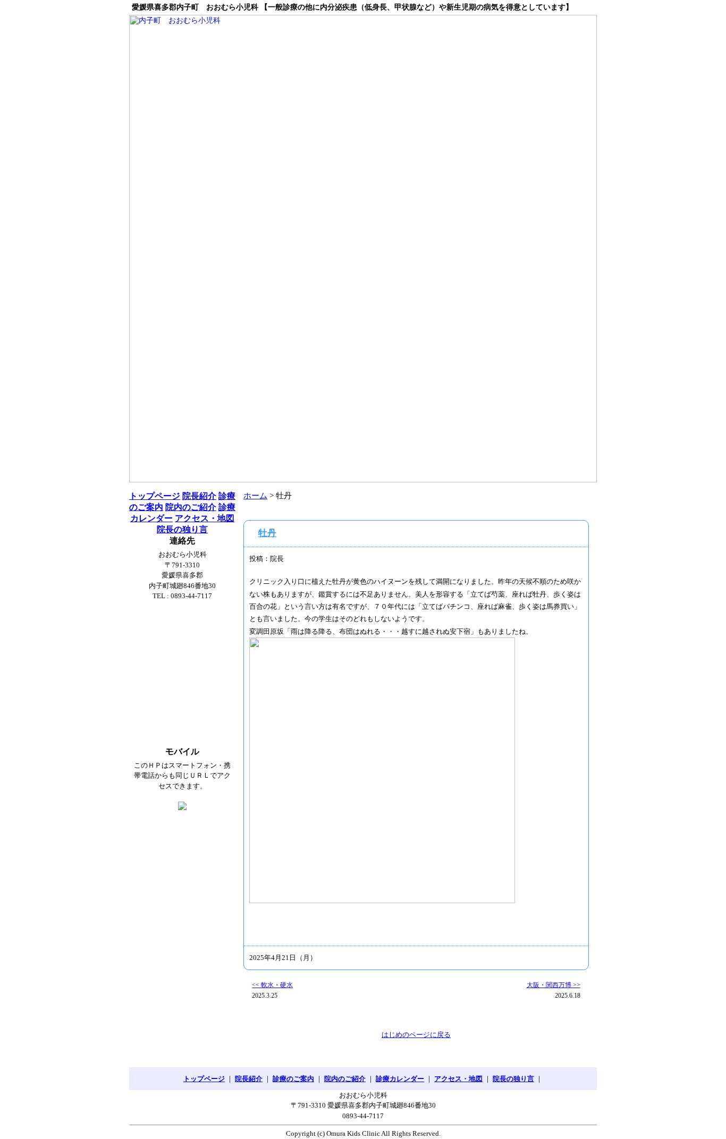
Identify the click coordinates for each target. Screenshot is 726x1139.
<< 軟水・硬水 (272, 985)
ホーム (255, 495)
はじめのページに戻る (416, 1035)
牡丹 (267, 533)
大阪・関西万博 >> (553, 985)
